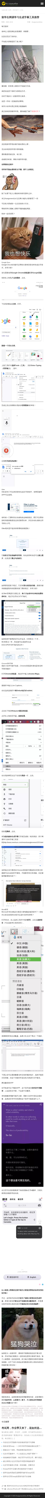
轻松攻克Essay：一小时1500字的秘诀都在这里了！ (22, 1446)
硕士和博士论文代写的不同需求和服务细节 (19, 1461)
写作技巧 (16, 10)
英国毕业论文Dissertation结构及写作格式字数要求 (23, 1486)
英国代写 (35, 111)
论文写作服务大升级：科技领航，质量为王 (19, 1465)
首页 (9, 10)
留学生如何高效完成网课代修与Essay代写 (19, 1473)
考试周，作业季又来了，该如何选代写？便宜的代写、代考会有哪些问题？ (22, 1428)
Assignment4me (21, 1496)
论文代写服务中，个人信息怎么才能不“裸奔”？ (20, 1454)
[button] (42, 4)
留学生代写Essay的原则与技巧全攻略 (17, 1476)
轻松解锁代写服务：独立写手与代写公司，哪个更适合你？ (23, 1457)
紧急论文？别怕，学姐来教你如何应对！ (18, 1450)
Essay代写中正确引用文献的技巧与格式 (18, 1469)
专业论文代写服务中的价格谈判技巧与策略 (19, 1442)
